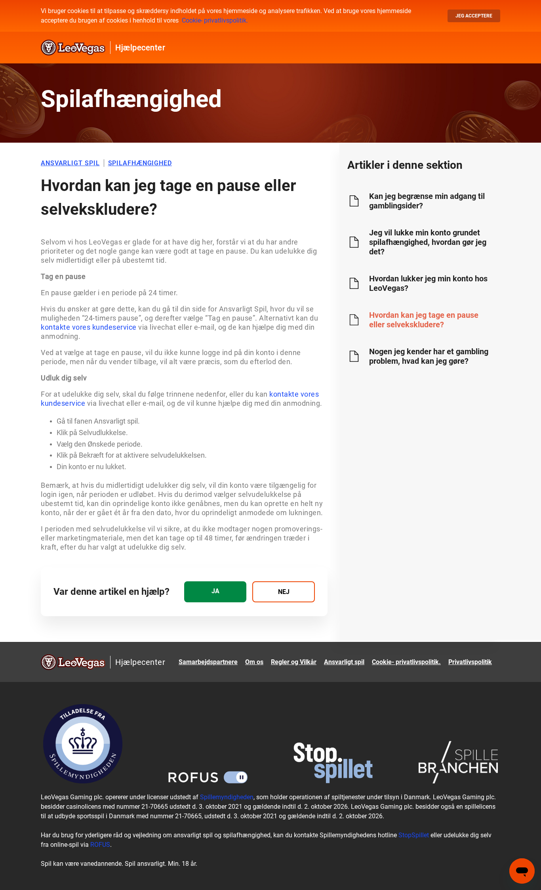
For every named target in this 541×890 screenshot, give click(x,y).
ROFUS (100, 844)
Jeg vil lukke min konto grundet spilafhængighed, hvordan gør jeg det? (427, 242)
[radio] (215, 591)
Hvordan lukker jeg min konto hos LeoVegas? (428, 283)
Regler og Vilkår (293, 662)
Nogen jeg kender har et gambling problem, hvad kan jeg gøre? (428, 356)
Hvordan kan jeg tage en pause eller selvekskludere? (423, 319)
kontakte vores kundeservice (89, 327)
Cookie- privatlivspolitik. (215, 20)
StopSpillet (413, 835)
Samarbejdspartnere (208, 662)
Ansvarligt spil (344, 662)
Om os (254, 662)
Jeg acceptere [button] (473, 16)
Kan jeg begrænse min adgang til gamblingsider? (427, 200)
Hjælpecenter (140, 47)
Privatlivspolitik (470, 662)
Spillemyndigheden (226, 797)
